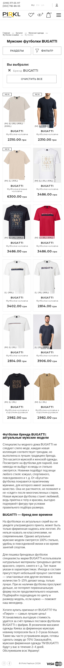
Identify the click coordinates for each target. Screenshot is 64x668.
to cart (48, 15)
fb (9, 663)
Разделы (17, 50)
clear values (9, 70)
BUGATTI (17, 132)
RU (32, 5)
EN (37, 5)
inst (4, 663)
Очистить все (31, 79)
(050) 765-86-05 (11, 6)
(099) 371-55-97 (11, 3)
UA (42, 5)
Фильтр (47, 50)
